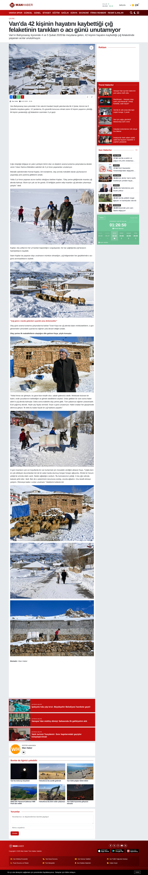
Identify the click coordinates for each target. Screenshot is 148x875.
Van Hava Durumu (51, 859)
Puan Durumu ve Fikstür (21, 863)
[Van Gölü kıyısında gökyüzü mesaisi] (80, 792)
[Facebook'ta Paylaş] (11, 97)
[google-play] (118, 851)
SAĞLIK (65, 13)
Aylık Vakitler (104, 242)
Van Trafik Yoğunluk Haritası (118, 859)
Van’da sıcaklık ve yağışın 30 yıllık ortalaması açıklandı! (123, 159)
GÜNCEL (28, 13)
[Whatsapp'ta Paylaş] (18, 97)
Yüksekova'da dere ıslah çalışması (52, 801)
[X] (114, 845)
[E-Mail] (23, 752)
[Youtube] (121, 845)
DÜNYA (74, 13)
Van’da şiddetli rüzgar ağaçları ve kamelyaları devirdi (124, 199)
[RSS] (125, 845)
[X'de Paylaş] (14, 97)
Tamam (137, 872)
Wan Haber (15, 101)
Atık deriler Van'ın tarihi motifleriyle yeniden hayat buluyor (124, 179)
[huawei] (132, 851)
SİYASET (47, 13)
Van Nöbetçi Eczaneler (20, 859)
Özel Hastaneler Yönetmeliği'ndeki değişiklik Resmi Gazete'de (123, 169)
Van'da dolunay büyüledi (20, 781)
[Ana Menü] (137, 12)
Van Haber (117, 155)
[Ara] (131, 12)
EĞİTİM (56, 13)
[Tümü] (136, 150)
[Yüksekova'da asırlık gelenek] (52, 771)
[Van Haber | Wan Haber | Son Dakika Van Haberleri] (21, 5)
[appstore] (103, 851)
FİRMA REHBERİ (98, 13)
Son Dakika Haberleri (84, 863)
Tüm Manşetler (50, 863)
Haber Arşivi (113, 863)
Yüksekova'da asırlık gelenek (50, 781)
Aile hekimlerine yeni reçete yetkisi (123, 189)
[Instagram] (118, 845)
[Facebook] (110, 845)
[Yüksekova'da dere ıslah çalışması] (52, 792)
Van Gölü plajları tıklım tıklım (77, 781)
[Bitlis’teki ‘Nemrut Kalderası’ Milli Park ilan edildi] (24, 792)
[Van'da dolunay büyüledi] (24, 771)
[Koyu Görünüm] (134, 12)
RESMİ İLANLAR (115, 13)
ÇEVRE (12, 19)
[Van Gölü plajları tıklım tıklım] (80, 771)
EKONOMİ (84, 13)
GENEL (37, 13)
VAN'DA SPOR (15, 13)
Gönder (15, 833)
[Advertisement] (52, 680)
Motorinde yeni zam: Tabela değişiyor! (123, 209)
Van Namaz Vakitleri (84, 859)
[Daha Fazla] (22, 97)
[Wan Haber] (15, 749)
